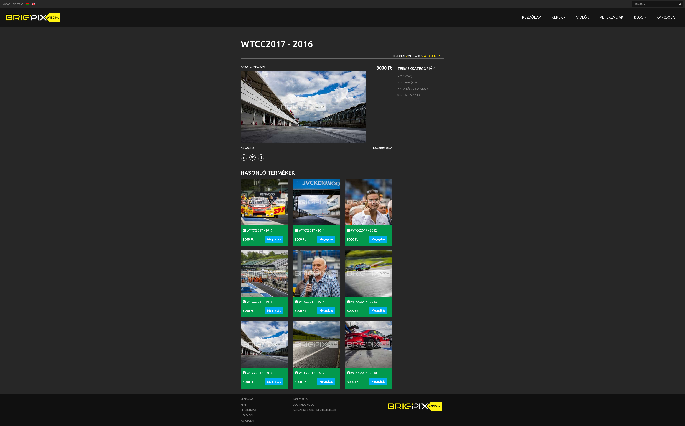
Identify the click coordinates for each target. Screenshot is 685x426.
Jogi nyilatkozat (304, 404)
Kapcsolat (666, 17)
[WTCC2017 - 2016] (316, 107)
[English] (33, 3)
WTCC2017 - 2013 (259, 301)
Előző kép (248, 148)
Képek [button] (558, 17)
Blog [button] (639, 17)
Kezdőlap (531, 17)
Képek (244, 404)
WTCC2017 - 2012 (363, 230)
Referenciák (611, 17)
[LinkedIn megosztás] (244, 157)
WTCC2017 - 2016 (259, 372)
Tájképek (405, 82)
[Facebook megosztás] (261, 157)
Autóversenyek (409, 95)
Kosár (6, 4)
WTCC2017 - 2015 (363, 301)
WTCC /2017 (414, 56)
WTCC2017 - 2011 (311, 230)
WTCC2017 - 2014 (311, 301)
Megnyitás (274, 239)
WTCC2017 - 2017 (311, 372)
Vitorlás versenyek (411, 88)
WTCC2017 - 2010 (259, 230)
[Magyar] (27, 3)
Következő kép (381, 148)
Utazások (247, 415)
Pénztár (18, 4)
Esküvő (404, 76)
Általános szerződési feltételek (314, 410)
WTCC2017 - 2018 (363, 372)
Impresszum (300, 399)
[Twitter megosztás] (252, 157)
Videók (582, 17)
